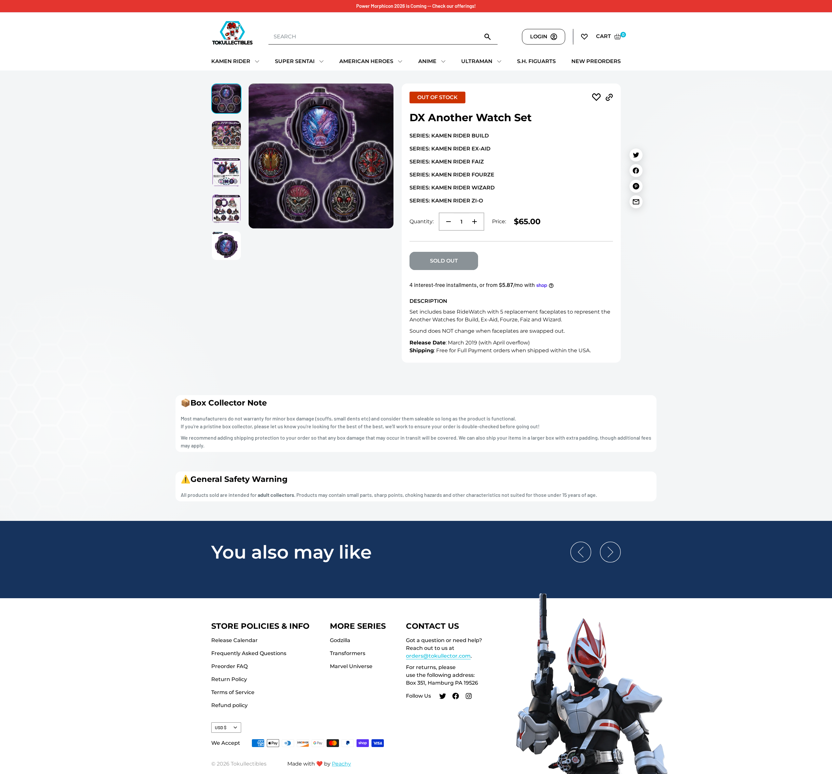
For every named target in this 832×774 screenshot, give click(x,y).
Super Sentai (295, 61)
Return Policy (229, 679)
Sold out (444, 261)
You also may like (291, 552)
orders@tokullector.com (438, 656)
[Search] (488, 36)
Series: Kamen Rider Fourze (452, 175)
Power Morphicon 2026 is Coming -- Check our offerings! (416, 6)
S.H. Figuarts (536, 61)
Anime (427, 61)
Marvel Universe (351, 666)
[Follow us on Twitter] (443, 697)
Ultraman (476, 61)
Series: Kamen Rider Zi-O (446, 201)
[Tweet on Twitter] (636, 154)
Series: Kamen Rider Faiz (447, 162)
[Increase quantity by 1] (476, 221)
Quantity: (422, 221)
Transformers (347, 653)
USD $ (221, 727)
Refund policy (229, 705)
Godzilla (340, 640)
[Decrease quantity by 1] (446, 221)
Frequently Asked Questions (248, 653)
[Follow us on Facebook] (456, 697)
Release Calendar (234, 640)
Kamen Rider (230, 61)
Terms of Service (232, 692)
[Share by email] (636, 201)
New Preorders (596, 61)
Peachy (341, 764)
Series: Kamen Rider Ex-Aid (450, 149)
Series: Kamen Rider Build (449, 136)
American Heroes (366, 61)
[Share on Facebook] (636, 170)
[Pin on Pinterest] (636, 186)
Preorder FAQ (229, 666)
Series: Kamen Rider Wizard (452, 188)
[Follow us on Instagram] (469, 697)
